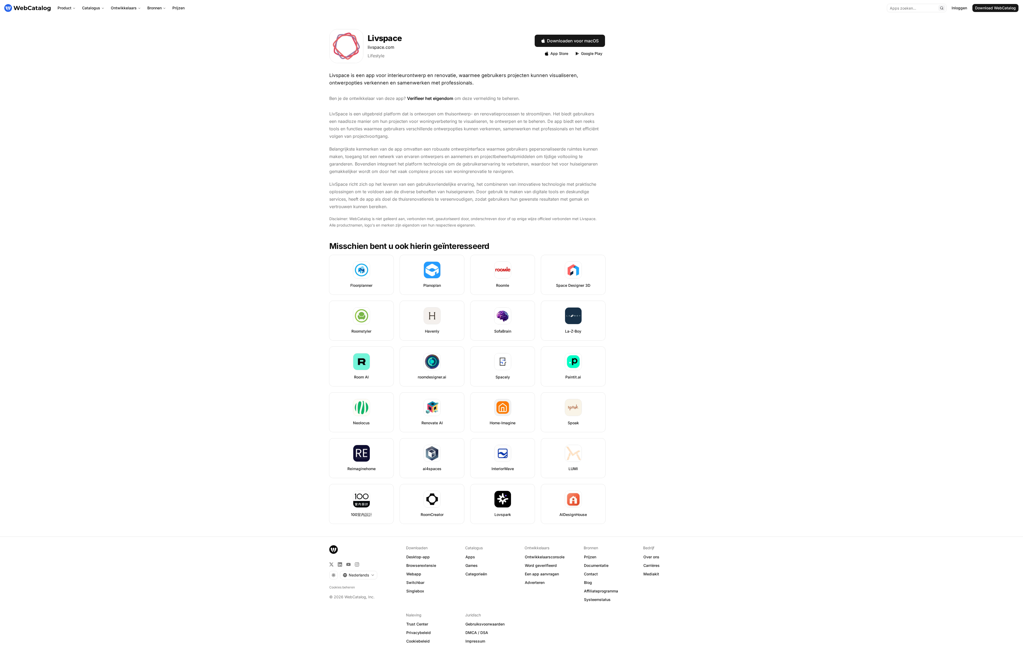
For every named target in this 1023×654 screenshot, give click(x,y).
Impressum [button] (475, 641)
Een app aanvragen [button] (542, 574)
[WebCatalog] (333, 549)
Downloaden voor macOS (573, 40)
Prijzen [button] (590, 557)
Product (64, 8)
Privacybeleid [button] (418, 632)
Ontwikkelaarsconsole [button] (545, 557)
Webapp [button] (413, 574)
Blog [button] (588, 582)
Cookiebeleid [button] (418, 641)
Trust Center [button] (417, 624)
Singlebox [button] (415, 591)
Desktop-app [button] (418, 557)
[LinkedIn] (340, 564)
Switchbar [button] (415, 582)
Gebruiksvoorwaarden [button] (485, 624)
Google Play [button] (591, 53)
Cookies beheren (342, 587)
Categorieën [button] (476, 574)
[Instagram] (357, 564)
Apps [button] (470, 557)
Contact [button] (591, 574)
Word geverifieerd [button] (541, 565)
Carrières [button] (651, 565)
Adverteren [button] (535, 582)
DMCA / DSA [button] (476, 632)
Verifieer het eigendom (430, 98)
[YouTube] (348, 564)
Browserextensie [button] (421, 565)
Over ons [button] (651, 557)
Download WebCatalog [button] (995, 8)
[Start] (27, 8)
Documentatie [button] (596, 565)
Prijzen (178, 8)
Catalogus (91, 8)
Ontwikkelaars (124, 8)
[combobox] (358, 575)
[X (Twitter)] (331, 564)
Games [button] (471, 565)
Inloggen (959, 8)
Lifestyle (376, 55)
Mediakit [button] (651, 574)
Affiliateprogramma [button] (601, 591)
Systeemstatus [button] (597, 599)
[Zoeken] (941, 8)
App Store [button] (559, 53)
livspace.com (381, 47)
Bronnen (154, 8)
